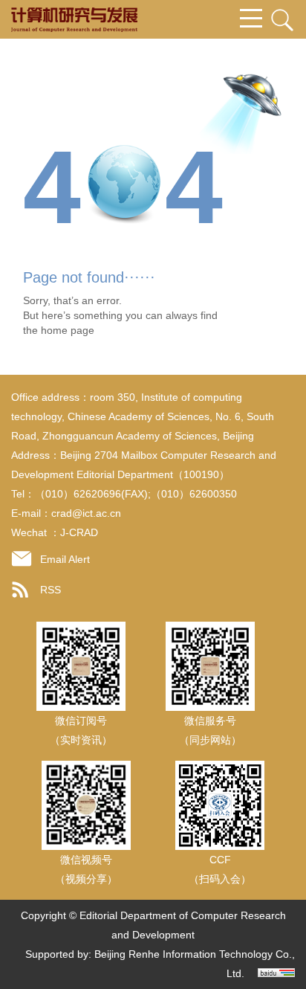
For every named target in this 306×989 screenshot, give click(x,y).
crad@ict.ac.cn (86, 513)
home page (67, 330)
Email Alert (65, 559)
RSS (50, 590)
